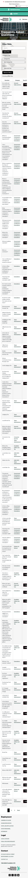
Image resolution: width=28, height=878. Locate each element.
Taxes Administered (17, 307)
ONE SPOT (16, 453)
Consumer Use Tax (16, 438)
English (19, 6)
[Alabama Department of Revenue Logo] (6, 19)
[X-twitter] (12, 875)
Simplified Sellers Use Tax (17, 447)
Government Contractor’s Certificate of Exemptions (17, 138)
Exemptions (17, 259)
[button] (14, 4)
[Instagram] (15, 875)
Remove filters (8, 72)
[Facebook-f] (10, 875)
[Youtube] (18, 875)
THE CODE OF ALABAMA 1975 (8, 863)
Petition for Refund (16, 547)
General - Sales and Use (17, 84)
